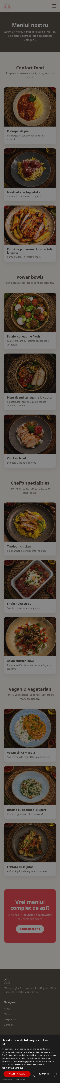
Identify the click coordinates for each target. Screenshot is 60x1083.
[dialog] (30, 541)
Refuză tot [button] (45, 1073)
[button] (30, 1067)
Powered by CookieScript (14, 1079)
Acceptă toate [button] (17, 1073)
